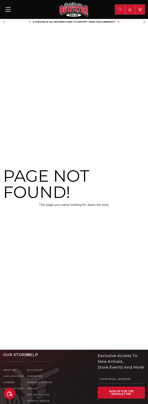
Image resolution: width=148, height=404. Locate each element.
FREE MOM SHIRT (13, 388)
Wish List (32, 388)
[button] (4, 22)
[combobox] (120, 9)
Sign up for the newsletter (121, 393)
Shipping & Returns (38, 382)
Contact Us (34, 376)
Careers (8, 382)
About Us (9, 369)
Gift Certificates (38, 394)
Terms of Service (38, 400)
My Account (35, 369)
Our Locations (13, 376)
